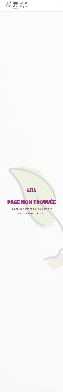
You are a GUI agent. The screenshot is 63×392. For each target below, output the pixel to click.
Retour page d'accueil (31, 213)
